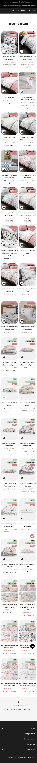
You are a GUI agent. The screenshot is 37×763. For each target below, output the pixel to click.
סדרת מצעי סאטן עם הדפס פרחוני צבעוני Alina (9, 646)
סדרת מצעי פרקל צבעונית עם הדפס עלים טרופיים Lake (27, 607)
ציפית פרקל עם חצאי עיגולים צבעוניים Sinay (9, 328)
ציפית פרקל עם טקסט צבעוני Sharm (27, 328)
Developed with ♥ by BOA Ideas (16, 757)
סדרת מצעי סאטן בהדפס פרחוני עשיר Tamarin (27, 646)
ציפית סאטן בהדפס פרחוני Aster (27, 565)
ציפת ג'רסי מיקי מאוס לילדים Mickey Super (9, 58)
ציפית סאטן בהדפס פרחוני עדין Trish (9, 404)
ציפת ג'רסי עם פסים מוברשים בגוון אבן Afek (10, 139)
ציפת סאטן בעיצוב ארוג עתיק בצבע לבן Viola (27, 98)
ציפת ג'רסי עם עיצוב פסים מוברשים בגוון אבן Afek (27, 214)
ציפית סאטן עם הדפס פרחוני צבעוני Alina (9, 485)
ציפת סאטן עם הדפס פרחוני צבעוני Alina (27, 485)
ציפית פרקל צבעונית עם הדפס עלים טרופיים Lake (27, 364)
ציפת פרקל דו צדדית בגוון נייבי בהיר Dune (9, 176)
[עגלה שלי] (3, 11)
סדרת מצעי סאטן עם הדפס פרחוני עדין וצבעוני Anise (27, 684)
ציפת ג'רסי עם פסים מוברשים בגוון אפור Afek (27, 139)
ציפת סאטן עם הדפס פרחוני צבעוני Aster (9, 565)
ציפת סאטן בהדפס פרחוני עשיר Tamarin (27, 444)
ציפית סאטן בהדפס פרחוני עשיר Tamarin (9, 444)
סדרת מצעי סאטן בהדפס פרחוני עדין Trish (9, 606)
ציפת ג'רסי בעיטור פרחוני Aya (27, 252)
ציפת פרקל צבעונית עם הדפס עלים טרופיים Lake (9, 364)
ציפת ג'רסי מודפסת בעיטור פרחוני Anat (27, 176)
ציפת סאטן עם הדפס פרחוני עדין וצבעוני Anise (9, 525)
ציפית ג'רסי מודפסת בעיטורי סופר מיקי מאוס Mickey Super (9, 253)
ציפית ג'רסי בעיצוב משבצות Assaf (27, 290)
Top (32, 646)
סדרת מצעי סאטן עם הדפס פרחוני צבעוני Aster (9, 684)
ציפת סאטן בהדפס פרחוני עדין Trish (27, 404)
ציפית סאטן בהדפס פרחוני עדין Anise (27, 525)
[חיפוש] (30, 10)
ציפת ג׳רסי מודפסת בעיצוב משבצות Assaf (27, 58)
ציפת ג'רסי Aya (9, 97)
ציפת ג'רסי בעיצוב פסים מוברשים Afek (9, 214)
